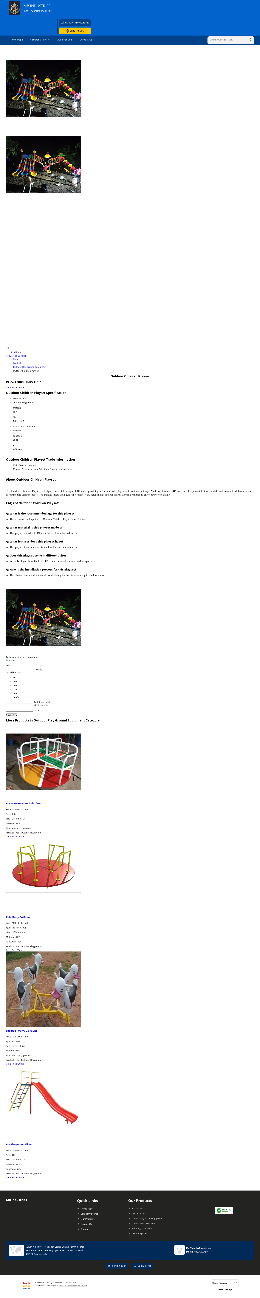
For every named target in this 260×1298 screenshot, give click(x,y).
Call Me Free (144, 1265)
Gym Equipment (139, 1213)
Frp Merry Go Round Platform (23, 803)
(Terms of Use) (70, 1282)
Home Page (16, 39)
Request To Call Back (16, 355)
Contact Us (86, 39)
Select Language (225, 1289)
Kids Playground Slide (142, 1228)
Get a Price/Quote (15, 387)
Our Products (65, 39)
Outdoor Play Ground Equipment (29, 366)
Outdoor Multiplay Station (144, 1223)
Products (17, 363)
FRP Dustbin (137, 1208)
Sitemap (85, 1229)
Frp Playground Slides (19, 1144)
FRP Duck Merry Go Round (21, 1030)
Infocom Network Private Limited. (73, 1285)
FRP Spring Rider (139, 1233)
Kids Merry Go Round (18, 917)
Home (16, 359)
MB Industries (37, 7)
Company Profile (40, 39)
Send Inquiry (76, 30)
